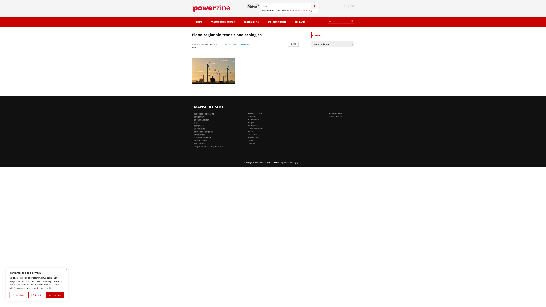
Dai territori (199, 143)
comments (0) (245, 44)
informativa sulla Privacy (301, 10)
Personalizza (18, 295)
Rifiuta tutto (36, 295)
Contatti (252, 143)
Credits (251, 140)
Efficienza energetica (203, 131)
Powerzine (253, 137)
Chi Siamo (300, 22)
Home (199, 22)
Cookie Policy (335, 116)
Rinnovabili (199, 125)
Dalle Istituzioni (276, 22)
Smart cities (199, 134)
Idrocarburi (199, 116)
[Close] (66, 269)
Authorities (253, 125)
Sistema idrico (200, 140)
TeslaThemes (274, 162)
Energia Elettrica (201, 119)
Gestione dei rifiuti (202, 137)
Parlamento (253, 119)
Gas (196, 122)
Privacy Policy (335, 113)
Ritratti (251, 131)
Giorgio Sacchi (231, 44)
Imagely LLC (297, 162)
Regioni (251, 122)
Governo (252, 116)
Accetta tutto (55, 295)
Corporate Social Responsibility (208, 146)
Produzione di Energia (223, 22)
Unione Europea (255, 128)
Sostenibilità (251, 22)
